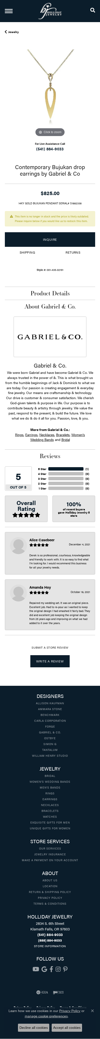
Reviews (50, 456)
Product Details (50, 293)
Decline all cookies (33, 1028)
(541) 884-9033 (50, 149)
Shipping (27, 252)
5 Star (42, 469)
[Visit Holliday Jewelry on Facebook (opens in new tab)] (51, 969)
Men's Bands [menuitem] (50, 787)
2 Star (42, 483)
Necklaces (46, 434)
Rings (19, 434)
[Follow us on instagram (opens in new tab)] (58, 969)
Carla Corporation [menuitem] (50, 720)
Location (50, 886)
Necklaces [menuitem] (50, 805)
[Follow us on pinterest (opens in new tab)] (65, 969)
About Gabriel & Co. (50, 306)
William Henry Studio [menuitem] (50, 755)
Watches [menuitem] (50, 816)
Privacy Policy (50, 898)
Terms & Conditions (50, 903)
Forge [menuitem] (50, 726)
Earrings (31, 434)
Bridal (65, 439)
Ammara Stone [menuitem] (50, 709)
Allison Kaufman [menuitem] (50, 703)
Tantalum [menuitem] (50, 750)
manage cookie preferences (46, 1016)
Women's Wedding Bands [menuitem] (50, 781)
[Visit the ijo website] (58, 992)
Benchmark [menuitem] (50, 715)
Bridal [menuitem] (50, 776)
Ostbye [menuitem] (50, 738)
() (87, 469)
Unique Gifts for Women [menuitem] (50, 828)
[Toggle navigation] (8, 11)
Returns (73, 252)
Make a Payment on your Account (50, 860)
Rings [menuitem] (50, 793)
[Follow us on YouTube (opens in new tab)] (36, 969)
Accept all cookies (67, 1028)
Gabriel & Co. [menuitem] (50, 732)
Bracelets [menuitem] (50, 811)
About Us (50, 880)
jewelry (13, 32)
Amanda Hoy (40, 587)
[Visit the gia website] (42, 992)
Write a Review (50, 661)
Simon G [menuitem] (50, 744)
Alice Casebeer (42, 539)
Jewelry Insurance (50, 854)
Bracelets (63, 434)
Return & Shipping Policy (50, 892)
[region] (50, 93)
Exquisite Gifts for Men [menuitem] (50, 822)
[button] (92, 11)
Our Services (50, 848)
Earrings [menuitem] (50, 799)
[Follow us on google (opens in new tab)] (44, 969)
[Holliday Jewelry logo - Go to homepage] (50, 11)
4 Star (42, 474)
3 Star (42, 478)
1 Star (42, 488)
